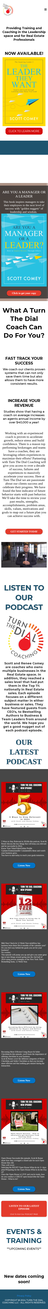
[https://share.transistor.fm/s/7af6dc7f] (24, 1121)
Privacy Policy (24, 1296)
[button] (45, 9)
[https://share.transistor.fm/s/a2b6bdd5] (24, 805)
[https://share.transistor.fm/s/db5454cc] (24, 906)
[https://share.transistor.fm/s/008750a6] (24, 1015)
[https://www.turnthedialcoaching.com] (7, 9)
